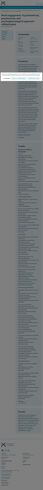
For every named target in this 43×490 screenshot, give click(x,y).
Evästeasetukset (7, 78)
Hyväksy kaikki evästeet (33, 78)
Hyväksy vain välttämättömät (18, 78)
